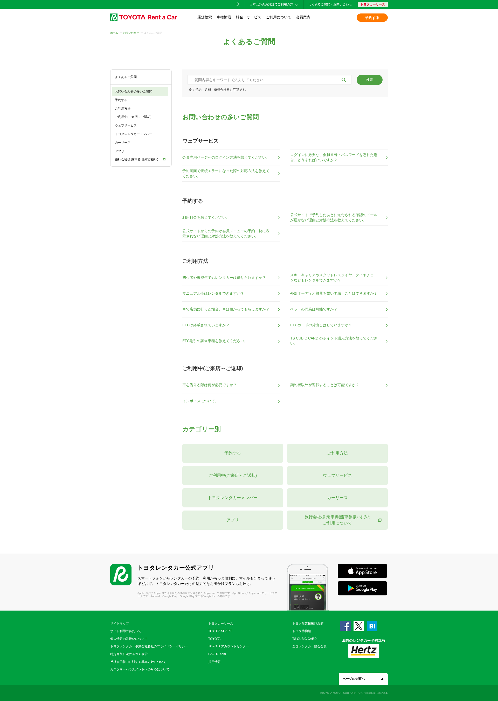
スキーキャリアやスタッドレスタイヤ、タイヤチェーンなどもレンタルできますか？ (333, 277)
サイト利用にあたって (125, 631)
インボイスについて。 (200, 401)
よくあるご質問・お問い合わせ (330, 4)
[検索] (343, 79)
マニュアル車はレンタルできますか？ (213, 293)
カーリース (122, 142)
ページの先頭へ (354, 679)
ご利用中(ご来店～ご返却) (133, 117)
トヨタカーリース (372, 4)
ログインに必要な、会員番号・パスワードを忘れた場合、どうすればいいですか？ (333, 157)
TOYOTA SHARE (220, 631)
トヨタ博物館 (301, 631)
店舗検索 (204, 17)
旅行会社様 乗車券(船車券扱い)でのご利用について (337, 520)
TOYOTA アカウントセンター (228, 646)
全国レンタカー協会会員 (309, 646)
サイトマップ (119, 623)
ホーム (114, 32)
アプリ (119, 151)
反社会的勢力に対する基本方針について (138, 662)
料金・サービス (248, 17)
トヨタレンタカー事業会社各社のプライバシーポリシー (149, 646)
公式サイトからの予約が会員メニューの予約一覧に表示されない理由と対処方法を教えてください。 (225, 233)
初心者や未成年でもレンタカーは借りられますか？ (224, 277)
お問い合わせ (131, 32)
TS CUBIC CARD (304, 639)
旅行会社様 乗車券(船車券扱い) (136, 159)
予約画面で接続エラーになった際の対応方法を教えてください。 (225, 173)
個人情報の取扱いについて (129, 639)
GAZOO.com (217, 654)
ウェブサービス (126, 125)
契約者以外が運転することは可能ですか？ (324, 385)
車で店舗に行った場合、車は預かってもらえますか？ (225, 309)
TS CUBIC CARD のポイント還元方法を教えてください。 (333, 340)
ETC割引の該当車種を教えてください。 (215, 341)
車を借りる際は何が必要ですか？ (209, 385)
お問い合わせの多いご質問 (133, 91)
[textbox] (269, 80)
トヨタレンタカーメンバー (133, 134)
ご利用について (278, 17)
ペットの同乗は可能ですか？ (313, 309)
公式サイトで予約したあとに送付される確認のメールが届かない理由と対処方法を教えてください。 (333, 217)
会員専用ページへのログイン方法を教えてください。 (225, 157)
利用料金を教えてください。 (206, 217)
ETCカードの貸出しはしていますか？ (321, 325)
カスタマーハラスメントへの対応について (139, 669)
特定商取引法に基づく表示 (129, 654)
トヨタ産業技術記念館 (307, 623)
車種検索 (224, 17)
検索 (369, 80)
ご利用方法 (122, 108)
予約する (372, 18)
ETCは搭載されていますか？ (206, 325)
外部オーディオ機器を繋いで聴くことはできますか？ (333, 293)
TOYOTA (214, 639)
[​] (269, 79)
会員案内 (303, 17)
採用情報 (214, 662)
